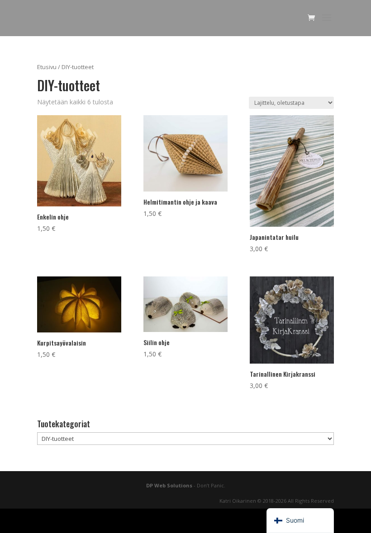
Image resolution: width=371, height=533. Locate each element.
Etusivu (47, 67)
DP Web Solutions (169, 485)
